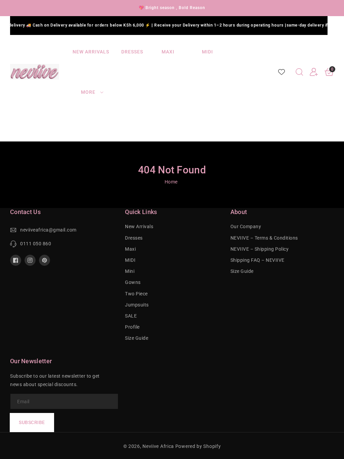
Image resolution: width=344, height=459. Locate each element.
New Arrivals (139, 226)
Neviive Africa (158, 446)
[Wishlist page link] (281, 72)
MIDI (130, 260)
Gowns (133, 282)
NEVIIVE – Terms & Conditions (264, 238)
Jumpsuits (137, 304)
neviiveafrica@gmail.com (48, 230)
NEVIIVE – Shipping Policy (259, 249)
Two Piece (136, 293)
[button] (299, 72)
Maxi (130, 249)
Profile (132, 327)
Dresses (134, 238)
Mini (129, 271)
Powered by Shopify (198, 446)
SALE (131, 316)
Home (171, 181)
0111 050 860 (35, 243)
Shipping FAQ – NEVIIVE (257, 260)
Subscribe (32, 422)
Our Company (245, 226)
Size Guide (136, 338)
